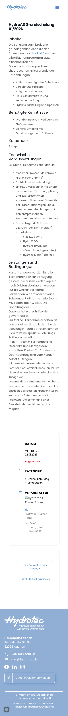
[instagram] (22, 667)
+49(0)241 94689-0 (36, 529)
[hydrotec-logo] (16, 6)
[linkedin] (14, 667)
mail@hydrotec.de (24, 659)
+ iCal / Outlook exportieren (35, 579)
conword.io (48, 703)
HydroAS (38, 53)
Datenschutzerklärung (41, 706)
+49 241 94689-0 (23, 654)
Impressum (21, 706)
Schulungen (35, 483)
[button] (6, 709)
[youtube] (6, 667)
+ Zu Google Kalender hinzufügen (35, 567)
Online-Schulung (38, 479)
